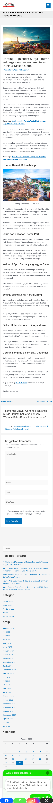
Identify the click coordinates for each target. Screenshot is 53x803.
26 (20, 763)
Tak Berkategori (9, 609)
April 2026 (7, 643)
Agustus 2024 (8, 719)
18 (13, 759)
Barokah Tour (21, 383)
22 (40, 759)
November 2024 (9, 707)
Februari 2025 (8, 696)
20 (26, 759)
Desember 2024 (9, 704)
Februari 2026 (8, 651)
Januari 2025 (8, 700)
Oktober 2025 (8, 666)
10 (6, 755)
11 (13, 755)
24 (6, 763)
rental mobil (7, 605)
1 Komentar (7, 70)
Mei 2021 (6, 726)
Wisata (15, 70)
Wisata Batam (8, 616)
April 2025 (7, 688)
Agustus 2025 (8, 673)
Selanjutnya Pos (44, 401)
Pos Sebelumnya (9, 401)
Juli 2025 (6, 677)
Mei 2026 (6, 639)
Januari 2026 (8, 655)
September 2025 (9, 670)
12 (20, 755)
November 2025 (9, 662)
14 (33, 755)
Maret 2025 (7, 692)
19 (20, 759)
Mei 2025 (6, 685)
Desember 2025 (9, 658)
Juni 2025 (6, 681)
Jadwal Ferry (8, 601)
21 (33, 759)
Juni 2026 (6, 636)
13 (26, 755)
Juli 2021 (6, 722)
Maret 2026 (7, 647)
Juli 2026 (6, 632)
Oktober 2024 (8, 711)
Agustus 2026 (8, 628)
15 (40, 755)
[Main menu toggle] (48, 5)
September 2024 (9, 715)
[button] (47, 773)
